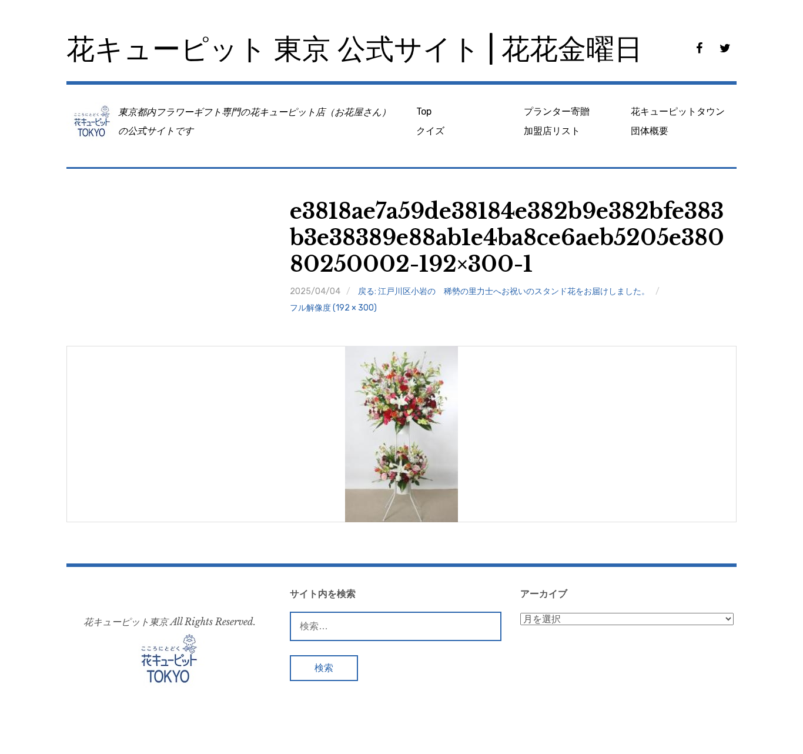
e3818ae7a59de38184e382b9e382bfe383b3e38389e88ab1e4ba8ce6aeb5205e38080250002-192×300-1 (507, 238)
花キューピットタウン (678, 111)
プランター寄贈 (557, 111)
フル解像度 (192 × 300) (333, 308)
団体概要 (649, 130)
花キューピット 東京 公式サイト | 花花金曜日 (354, 49)
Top (423, 111)
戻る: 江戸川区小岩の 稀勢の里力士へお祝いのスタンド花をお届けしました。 (504, 291)
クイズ (430, 130)
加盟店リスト (552, 130)
